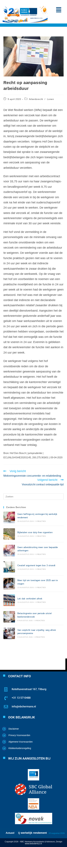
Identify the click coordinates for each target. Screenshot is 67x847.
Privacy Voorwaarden (19, 735)
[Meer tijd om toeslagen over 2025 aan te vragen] (9, 583)
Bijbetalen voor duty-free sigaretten (35, 532)
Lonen (50, 99)
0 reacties (41, 521)
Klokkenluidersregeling (19, 748)
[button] (58, 10)
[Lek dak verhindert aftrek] (9, 600)
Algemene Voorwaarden (20, 741)
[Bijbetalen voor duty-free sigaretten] (9, 534)
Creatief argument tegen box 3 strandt (36, 565)
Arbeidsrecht (36, 99)
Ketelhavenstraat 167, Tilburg (29, 689)
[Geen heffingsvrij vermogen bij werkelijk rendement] (9, 517)
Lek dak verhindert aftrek (29, 598)
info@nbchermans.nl (24, 706)
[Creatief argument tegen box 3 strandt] (9, 567)
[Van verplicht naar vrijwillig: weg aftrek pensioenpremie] (9, 633)
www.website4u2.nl (33, 843)
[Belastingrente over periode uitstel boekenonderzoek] (9, 617)
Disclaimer (13, 728)
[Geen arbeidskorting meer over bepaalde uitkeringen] (9, 550)
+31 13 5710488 (21, 697)
